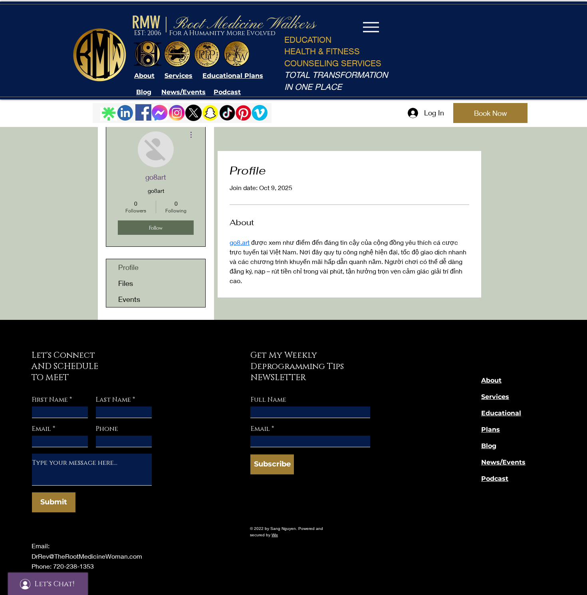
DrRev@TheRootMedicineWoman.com (87, 556)
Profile (128, 267)
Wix (275, 535)
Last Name (113, 400)
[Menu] (371, 27)
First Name (50, 400)
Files (125, 283)
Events (129, 299)
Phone (107, 429)
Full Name (268, 400)
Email (41, 429)
